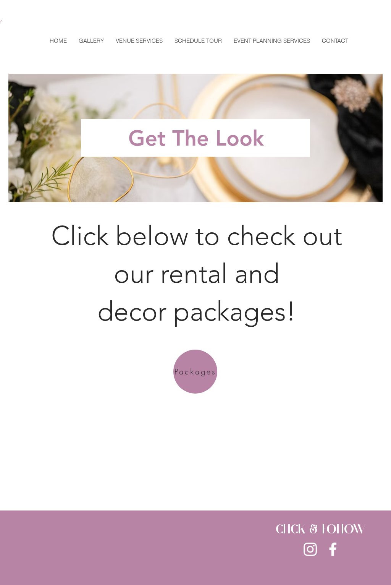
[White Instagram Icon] (310, 549)
